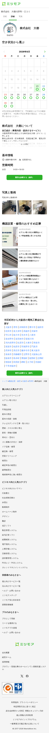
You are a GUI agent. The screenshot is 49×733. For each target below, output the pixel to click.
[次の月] (45, 52)
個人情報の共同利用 (24, 715)
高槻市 (26, 331)
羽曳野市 (25, 346)
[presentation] (5, 16)
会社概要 (5, 652)
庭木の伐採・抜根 (9, 419)
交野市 (26, 354)
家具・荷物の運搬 (9, 433)
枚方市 (16, 335)
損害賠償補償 (7, 604)
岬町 (23, 362)
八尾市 (32, 335)
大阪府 (24, 381)
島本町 (16, 358)
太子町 (30, 362)
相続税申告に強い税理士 (12, 474)
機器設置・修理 (15, 381)
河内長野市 (10, 342)
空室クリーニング (9, 456)
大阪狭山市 (36, 354)
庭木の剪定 (6, 414)
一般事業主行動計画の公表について (24, 724)
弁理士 (5, 502)
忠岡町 (40, 358)
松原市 (21, 342)
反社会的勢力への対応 (15, 711)
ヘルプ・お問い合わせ (11, 590)
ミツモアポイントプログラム (24, 719)
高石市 (16, 350)
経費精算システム (9, 539)
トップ (4, 381)
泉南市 (8, 354)
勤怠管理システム (9, 530)
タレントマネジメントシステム (15, 567)
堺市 (15, 327)
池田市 (40, 327)
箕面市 (8, 346)
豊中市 (32, 327)
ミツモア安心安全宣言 (11, 600)
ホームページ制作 (9, 512)
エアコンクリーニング (11, 395)
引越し (5, 405)
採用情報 (5, 662)
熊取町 (8, 362)
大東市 (28, 342)
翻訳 (4, 521)
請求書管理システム (10, 558)
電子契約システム (9, 544)
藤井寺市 (25, 350)
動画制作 (5, 507)
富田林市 (19, 338)
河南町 (38, 362)
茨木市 (24, 335)
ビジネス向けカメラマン (12, 488)
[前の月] (4, 52)
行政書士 (5, 493)
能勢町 (32, 358)
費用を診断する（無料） (24, 177)
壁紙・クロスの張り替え (12, 428)
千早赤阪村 (10, 366)
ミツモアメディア (9, 595)
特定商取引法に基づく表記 (25, 706)
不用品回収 (6, 409)
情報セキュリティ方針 (34, 711)
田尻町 (16, 362)
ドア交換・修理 (8, 446)
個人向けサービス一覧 (11, 581)
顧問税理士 (6, 470)
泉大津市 (17, 331)
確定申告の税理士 (9, 465)
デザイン (5, 516)
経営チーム (6, 657)
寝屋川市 (29, 338)
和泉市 (36, 342)
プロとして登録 (8, 618)
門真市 (34, 346)
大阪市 (8, 327)
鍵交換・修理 (7, 451)
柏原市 (16, 346)
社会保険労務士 (8, 498)
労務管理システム (9, 553)
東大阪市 (35, 350)
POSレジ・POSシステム (12, 563)
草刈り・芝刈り (8, 437)
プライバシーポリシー (29, 702)
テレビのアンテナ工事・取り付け (16, 423)
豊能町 (24, 358)
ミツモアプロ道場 (9, 628)
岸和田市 (23, 327)
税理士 (5, 460)
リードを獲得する (9, 623)
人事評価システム (9, 549)
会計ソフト (6, 525)
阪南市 (8, 358)
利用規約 (15, 702)
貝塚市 (34, 331)
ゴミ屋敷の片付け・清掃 (12, 442)
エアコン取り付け (9, 400)
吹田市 (8, 331)
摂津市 (8, 350)
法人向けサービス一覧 (11, 586)
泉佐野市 (9, 338)
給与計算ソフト (8, 535)
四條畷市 (17, 354)
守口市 (8, 335)
